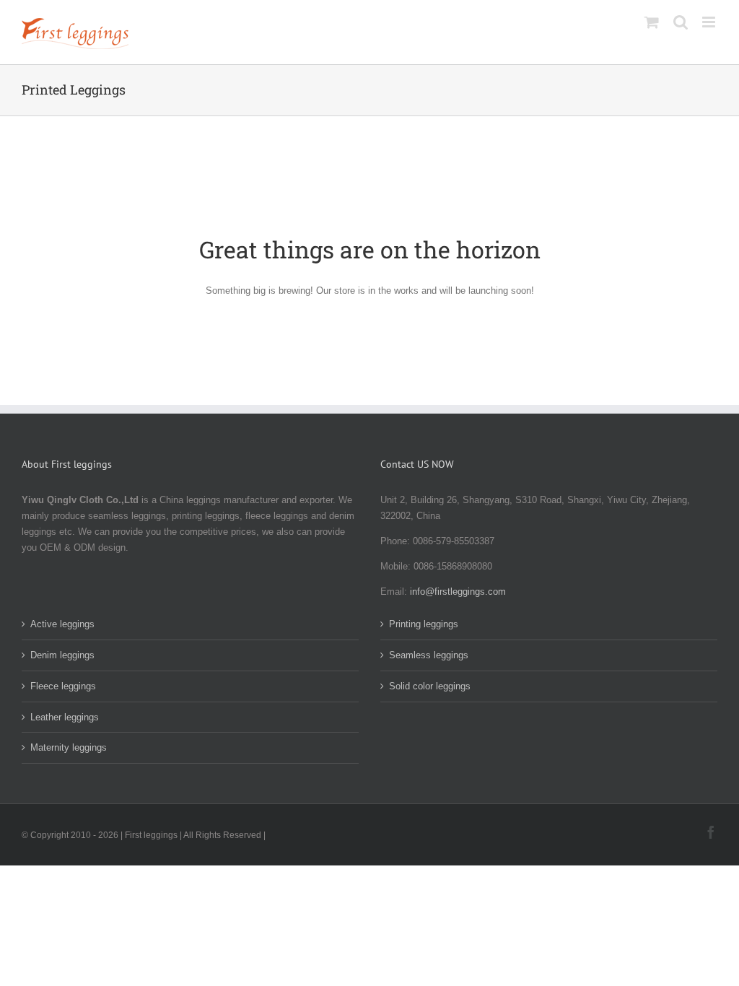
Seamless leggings (428, 655)
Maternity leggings (68, 747)
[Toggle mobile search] (680, 22)
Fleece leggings (63, 686)
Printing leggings (423, 624)
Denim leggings (62, 655)
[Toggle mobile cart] (651, 22)
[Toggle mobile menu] (709, 22)
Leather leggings (64, 717)
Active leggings (62, 624)
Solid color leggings (430, 686)
